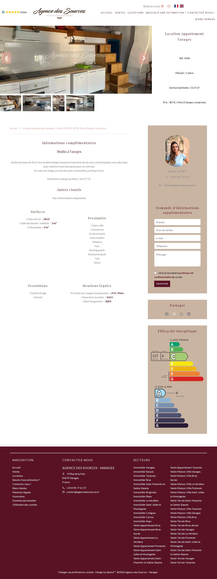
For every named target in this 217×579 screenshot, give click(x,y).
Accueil (13, 128)
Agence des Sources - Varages (88, 468)
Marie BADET (177, 171)
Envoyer (162, 284)
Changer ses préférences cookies (76, 572)
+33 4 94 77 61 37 (179, 176)
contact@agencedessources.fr (179, 185)
